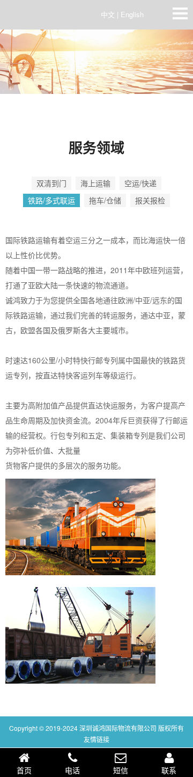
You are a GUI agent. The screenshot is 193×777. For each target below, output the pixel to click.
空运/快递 (140, 183)
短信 (120, 770)
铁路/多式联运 (51, 200)
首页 (24, 770)
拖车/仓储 (105, 200)
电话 (72, 770)
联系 (168, 770)
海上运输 (95, 183)
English (132, 14)
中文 (108, 14)
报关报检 (150, 200)
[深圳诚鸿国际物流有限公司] (37, 16)
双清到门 (51, 183)
